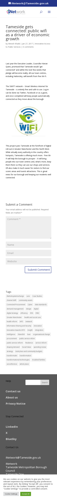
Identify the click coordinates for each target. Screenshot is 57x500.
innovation (38, 326)
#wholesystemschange (15, 296)
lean (28, 334)
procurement (12, 338)
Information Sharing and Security (19, 326)
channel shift (11, 300)
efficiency (24, 313)
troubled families (38, 360)
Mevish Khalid (14, 43)
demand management (15, 309)
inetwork (29, 321)
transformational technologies (18, 360)
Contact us (13, 391)
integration (39, 330)
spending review (40, 347)
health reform (12, 321)
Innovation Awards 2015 (16, 330)
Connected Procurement (16, 304)
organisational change (41, 334)
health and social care (32, 317)
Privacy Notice (15, 403)
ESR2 (37, 313)
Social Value (26, 347)
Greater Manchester (14, 317)
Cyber (30, 304)
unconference (12, 364)
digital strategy (12, 313)
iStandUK (21, 334)
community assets (25, 300)
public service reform (15, 343)
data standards (41, 304)
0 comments (28, 47)
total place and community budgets (29, 351)
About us (12, 397)
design (28, 309)
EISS (31, 313)
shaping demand (13, 347)
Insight (30, 330)
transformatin (12, 355)
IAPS (21, 321)
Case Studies (37, 296)
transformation (25, 355)
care (28, 296)
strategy (10, 351)
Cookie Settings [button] (11, 494)
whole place (24, 364)
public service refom (27, 338)
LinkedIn (12, 426)
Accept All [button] (25, 494)
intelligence (11, 334)
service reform (41, 343)
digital (36, 309)
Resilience (29, 343)
